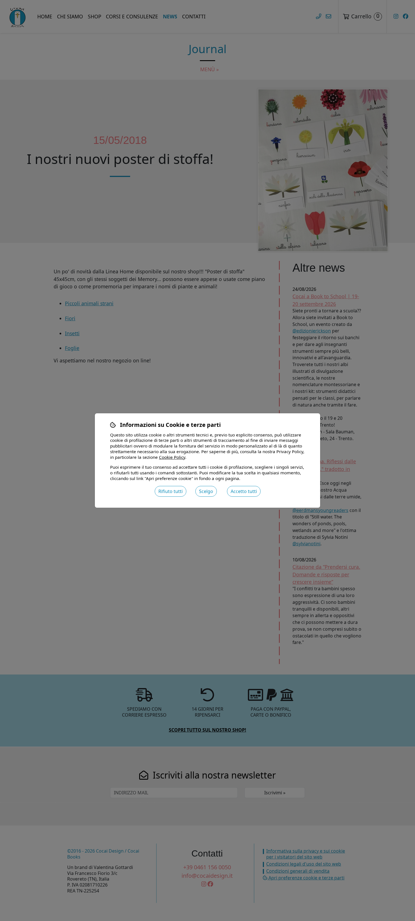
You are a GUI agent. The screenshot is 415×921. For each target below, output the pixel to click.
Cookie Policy (172, 457)
